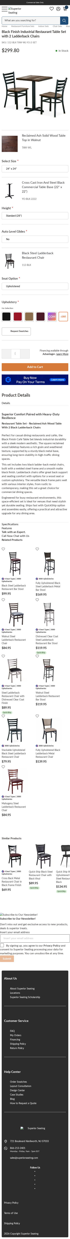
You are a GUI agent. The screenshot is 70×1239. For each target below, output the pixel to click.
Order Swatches (18, 1082)
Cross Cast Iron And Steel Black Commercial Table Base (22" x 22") (43, 187)
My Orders (15, 1035)
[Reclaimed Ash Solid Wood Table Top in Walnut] (10, 144)
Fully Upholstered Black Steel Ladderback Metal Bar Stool (48, 586)
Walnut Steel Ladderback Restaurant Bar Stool (48, 696)
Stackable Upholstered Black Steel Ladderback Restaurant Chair (14, 753)
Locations (15, 993)
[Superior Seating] (18, 11)
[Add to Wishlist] (3, 549)
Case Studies (16, 1095)
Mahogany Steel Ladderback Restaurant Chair (14, 807)
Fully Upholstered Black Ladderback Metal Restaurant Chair (48, 753)
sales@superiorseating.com (24, 1158)
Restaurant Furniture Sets (22, 26)
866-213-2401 (17, 1148)
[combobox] (31, 20)
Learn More (62, 354)
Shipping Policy (18, 1044)
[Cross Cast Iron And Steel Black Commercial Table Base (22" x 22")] (10, 191)
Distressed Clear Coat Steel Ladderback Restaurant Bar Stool (47, 640)
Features (7, 528)
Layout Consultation (20, 1086)
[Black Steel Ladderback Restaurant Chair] (10, 261)
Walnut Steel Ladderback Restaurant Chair (14, 640)
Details (6, 403)
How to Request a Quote (23, 1103)
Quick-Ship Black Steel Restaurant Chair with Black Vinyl (40, 875)
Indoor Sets (43, 26)
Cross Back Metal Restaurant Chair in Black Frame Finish (12, 881)
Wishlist (52, 9)
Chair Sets (57, 26)
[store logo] (35, 1130)
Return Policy (17, 1048)
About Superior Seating (22, 989)
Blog (12, 1099)
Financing (15, 1040)
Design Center (17, 1090)
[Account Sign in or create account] (58, 9)
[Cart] (65, 9)
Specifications (10, 524)
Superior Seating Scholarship (25, 997)
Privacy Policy (51, 945)
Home (4, 26)
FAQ (12, 1031)
